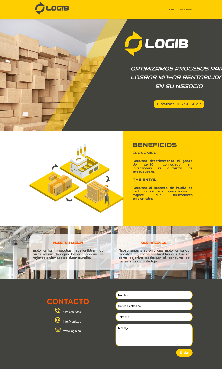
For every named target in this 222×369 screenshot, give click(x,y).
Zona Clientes (185, 10)
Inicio (171, 10)
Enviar (184, 353)
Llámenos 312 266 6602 (179, 104)
